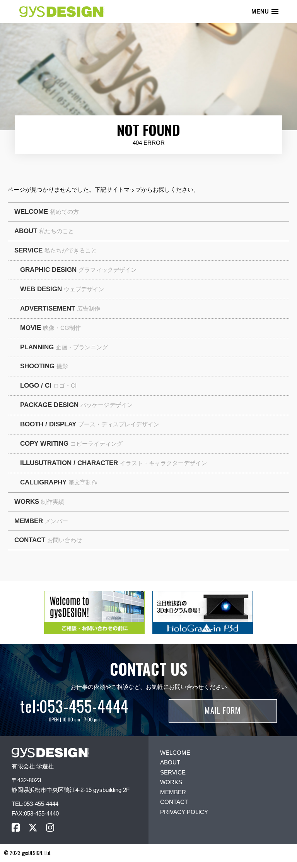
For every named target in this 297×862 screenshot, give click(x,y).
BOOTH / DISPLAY (89, 424)
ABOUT (44, 231)
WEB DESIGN (62, 289)
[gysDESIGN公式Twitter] (33, 828)
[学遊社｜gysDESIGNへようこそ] (94, 612)
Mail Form (223, 710)
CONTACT (48, 540)
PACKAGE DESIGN (76, 405)
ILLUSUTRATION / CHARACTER (113, 463)
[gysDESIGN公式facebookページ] (16, 828)
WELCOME (46, 211)
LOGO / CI (48, 385)
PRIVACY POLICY (184, 812)
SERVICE (55, 250)
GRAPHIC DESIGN (78, 269)
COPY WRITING (71, 443)
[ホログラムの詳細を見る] (202, 612)
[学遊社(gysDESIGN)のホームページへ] (50, 753)
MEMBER (41, 521)
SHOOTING (44, 366)
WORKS (39, 501)
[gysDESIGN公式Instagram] (50, 828)
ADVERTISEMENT (60, 308)
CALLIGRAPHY (58, 482)
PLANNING (64, 347)
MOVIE (50, 327)
